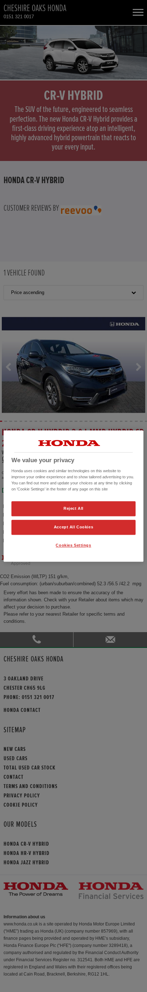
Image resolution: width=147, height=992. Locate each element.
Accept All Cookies (73, 527)
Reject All (73, 509)
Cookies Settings (73, 545)
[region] (73, 496)
